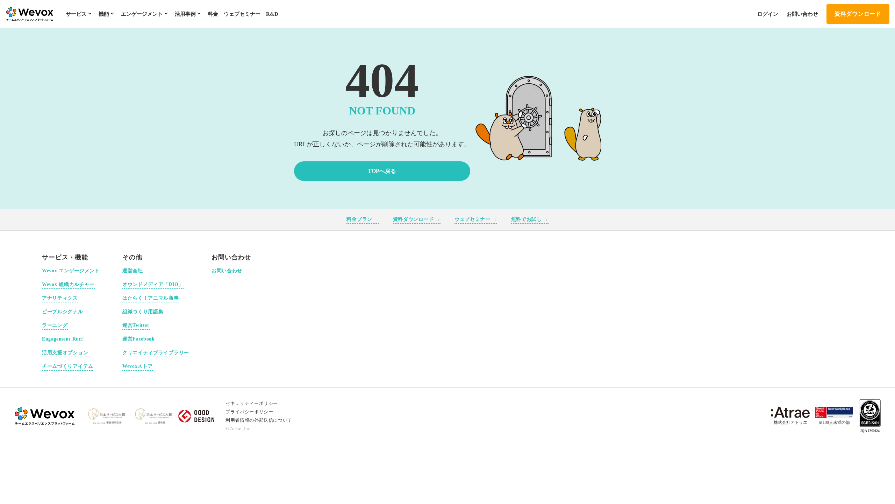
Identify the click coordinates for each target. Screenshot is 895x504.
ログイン (767, 14)
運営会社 (132, 270)
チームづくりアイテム (67, 366)
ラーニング (55, 325)
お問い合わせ (802, 14)
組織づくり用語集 (143, 311)
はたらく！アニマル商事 (150, 298)
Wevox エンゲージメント (71, 270)
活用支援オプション (65, 352)
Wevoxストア (137, 366)
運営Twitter (136, 325)
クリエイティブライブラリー (155, 352)
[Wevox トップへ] (45, 416)
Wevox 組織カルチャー (68, 284)
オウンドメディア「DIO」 (153, 284)
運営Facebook (138, 339)
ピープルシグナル (62, 311)
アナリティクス (60, 298)
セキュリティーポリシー (251, 403)
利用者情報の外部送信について (258, 420)
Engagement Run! (63, 339)
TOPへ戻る (382, 171)
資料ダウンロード (858, 14)
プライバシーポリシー (249, 411)
